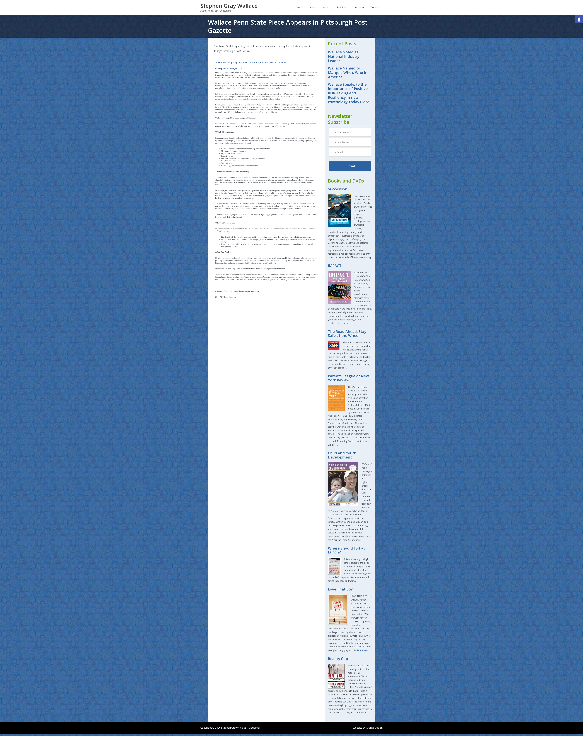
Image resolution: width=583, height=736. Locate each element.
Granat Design (374, 727)
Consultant (358, 7)
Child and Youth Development (342, 454)
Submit (350, 166)
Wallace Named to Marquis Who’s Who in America (347, 72)
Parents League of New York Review (348, 377)
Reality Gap (338, 658)
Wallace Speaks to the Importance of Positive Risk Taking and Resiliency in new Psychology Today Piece (348, 93)
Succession (337, 188)
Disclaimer (254, 727)
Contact (375, 7)
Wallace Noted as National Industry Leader (343, 56)
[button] (579, 19)
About (312, 7)
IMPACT (334, 265)
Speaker (341, 7)
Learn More (363, 650)
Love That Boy (340, 589)
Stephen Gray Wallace (229, 5)
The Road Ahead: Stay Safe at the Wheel (347, 333)
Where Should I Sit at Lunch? (346, 550)
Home (300, 7)
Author (326, 7)
